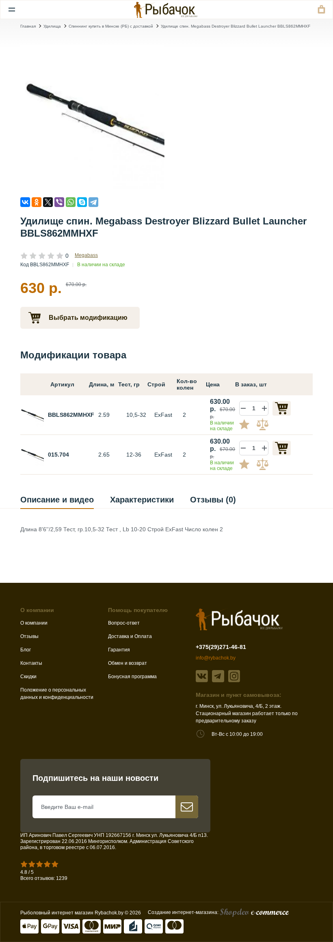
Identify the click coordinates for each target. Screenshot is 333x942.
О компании (34, 623)
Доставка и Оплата (130, 636)
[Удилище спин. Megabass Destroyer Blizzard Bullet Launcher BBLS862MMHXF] (92, 117)
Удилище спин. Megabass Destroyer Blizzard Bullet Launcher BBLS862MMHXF (235, 26)
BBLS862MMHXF (71, 415)
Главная (28, 26)
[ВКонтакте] (25, 202)
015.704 (58, 454)
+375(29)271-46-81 (221, 647)
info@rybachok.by (216, 658)
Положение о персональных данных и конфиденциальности (56, 693)
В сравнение (263, 424)
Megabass (86, 255)
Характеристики (142, 499)
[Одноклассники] (36, 202)
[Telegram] (93, 202)
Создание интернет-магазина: (184, 912)
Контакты (31, 663)
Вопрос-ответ (124, 623)
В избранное (247, 424)
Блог (25, 650)
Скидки (28, 676)
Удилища (52, 26)
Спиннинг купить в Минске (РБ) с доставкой (111, 26)
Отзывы (29, 636)
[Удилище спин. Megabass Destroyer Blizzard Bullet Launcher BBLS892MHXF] (32, 454)
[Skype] (82, 202)
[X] (48, 202)
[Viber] (59, 202)
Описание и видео (57, 499)
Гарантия (119, 650)
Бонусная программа (132, 676)
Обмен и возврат (127, 663)
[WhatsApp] (71, 202)
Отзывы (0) (213, 499)
